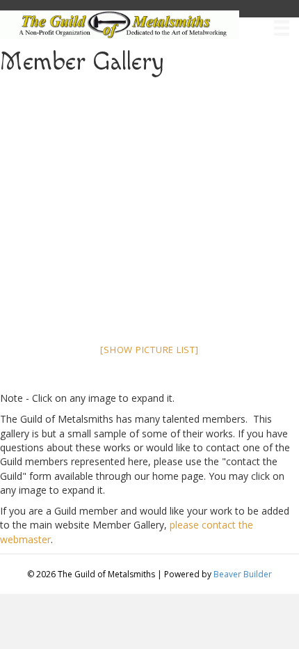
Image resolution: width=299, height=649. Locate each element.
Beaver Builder (242, 574)
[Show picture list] (149, 349)
